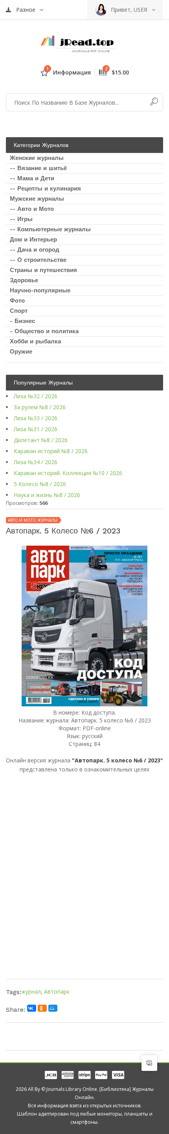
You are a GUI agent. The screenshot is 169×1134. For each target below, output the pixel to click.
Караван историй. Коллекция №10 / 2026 (68, 473)
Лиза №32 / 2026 (35, 396)
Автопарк (57, 991)
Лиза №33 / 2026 (35, 418)
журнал (31, 991)
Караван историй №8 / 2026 (51, 451)
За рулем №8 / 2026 (40, 407)
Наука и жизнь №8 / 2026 (47, 495)
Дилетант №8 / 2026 (41, 440)
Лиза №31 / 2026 (35, 429)
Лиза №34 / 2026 (35, 462)
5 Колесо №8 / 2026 (40, 484)
